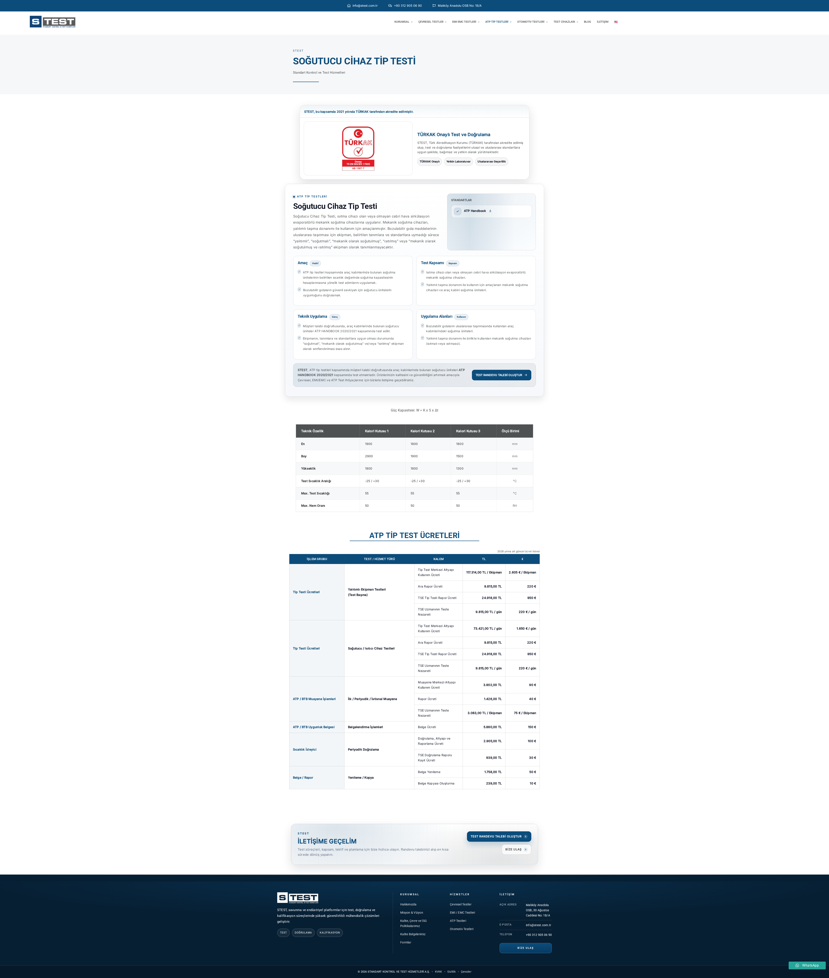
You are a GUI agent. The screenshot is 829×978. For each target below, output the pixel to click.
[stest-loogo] (52, 17)
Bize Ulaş (525, 947)
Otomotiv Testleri (461, 929)
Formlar (405, 942)
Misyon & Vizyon (411, 912)
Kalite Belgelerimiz (413, 934)
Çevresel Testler (460, 904)
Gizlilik (451, 971)
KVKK (438, 971)
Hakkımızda (408, 904)
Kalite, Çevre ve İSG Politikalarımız (413, 923)
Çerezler (466, 971)
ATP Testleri (458, 920)
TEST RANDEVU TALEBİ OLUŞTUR (499, 375)
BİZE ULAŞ (515, 849)
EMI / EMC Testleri (462, 912)
